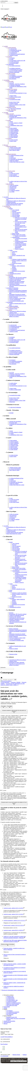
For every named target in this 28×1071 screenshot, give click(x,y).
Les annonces (9, 1010)
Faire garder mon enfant (11, 1005)
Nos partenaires (9, 1014)
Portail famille (6, 1006)
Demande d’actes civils (11, 1017)
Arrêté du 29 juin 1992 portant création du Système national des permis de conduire (15, 941)
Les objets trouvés (10, 999)
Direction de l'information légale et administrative (13, 990)
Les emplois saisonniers (11, 1013)
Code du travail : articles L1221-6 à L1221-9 (13, 925)
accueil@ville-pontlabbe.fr (7, 1036)
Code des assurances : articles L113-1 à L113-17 (14, 920)
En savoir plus (23, 1061)
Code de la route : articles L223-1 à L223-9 (13, 908)
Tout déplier (9, 706)
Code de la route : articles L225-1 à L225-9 (13, 914)
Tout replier (3, 706)
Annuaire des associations (9, 1021)
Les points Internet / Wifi (12, 1000)
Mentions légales (16, 1054)
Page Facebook (4, 1044)
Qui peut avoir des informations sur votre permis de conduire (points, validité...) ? (13, 684)
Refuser (17, 1061)
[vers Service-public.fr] (6, 681)
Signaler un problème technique (13, 1002)
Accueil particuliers (5, 682)
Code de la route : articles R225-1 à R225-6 (13, 930)
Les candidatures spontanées (12, 1012)
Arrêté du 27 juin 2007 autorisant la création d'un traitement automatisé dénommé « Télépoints (14, 937)
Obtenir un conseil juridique (12, 1004)
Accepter (13, 1061)
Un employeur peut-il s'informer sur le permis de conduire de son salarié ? (14, 968)
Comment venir (9, 996)
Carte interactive (7, 1022)
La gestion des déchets (11, 1001)
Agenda (5, 1008)
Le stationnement (10, 997)
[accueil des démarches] (1, 678)
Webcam (5, 1023)
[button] (14, 711)
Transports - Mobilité (16, 682)
